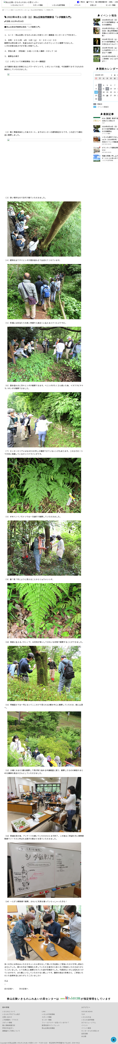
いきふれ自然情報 (58, 5)
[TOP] (3, 10)
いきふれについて (17, 5)
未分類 (83, 1036)
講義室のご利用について (11, 1031)
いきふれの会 (86, 1017)
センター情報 (47, 1020)
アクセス (91, 2)
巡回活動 (84, 1034)
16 (96, 92)
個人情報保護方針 (101, 2)
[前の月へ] (111, 75)
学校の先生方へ (8, 1028)
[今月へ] (114, 75)
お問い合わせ (7, 1017)
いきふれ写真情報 (48, 1014)
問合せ (83, 2)
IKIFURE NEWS (87, 1011)
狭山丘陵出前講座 (48, 1028)
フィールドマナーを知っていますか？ (55, 1023)
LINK (116, 2)
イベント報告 (9, 10)
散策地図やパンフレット (51, 1025)
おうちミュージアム (88, 1023)
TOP (83, 1014)
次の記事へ (21, 989)
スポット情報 (38, 5)
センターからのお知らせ (90, 1031)
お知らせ (93, 5)
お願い (111, 2)
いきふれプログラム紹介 (11, 1014)
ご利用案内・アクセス (10, 1020)
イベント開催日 (103, 107)
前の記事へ (9, 989)
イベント (77, 5)
